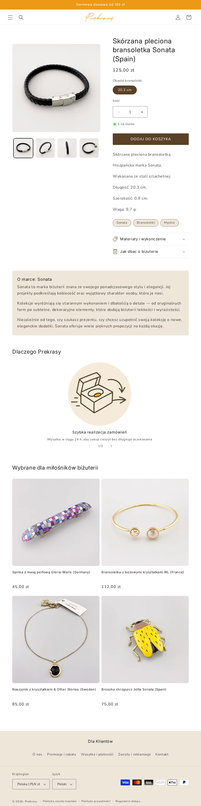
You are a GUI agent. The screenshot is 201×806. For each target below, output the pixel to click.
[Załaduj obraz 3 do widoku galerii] (67, 148)
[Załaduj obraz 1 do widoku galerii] (23, 148)
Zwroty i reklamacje (134, 754)
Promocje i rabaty (61, 754)
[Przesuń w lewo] (89, 446)
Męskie (169, 222)
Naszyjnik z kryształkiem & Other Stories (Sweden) (54, 689)
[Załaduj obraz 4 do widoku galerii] (89, 148)
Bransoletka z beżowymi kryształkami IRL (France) (142, 572)
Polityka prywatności (96, 801)
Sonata (121, 222)
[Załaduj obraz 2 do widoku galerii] (45, 148)
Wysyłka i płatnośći (97, 754)
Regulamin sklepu (127, 801)
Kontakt (161, 754)
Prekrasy (31, 801)
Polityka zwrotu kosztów (60, 801)
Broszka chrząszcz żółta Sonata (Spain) (134, 689)
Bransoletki (146, 222)
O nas (37, 754)
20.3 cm (125, 90)
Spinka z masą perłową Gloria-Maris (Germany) (51, 572)
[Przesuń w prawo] (111, 446)
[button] (10, 17)
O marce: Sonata (34, 279)
